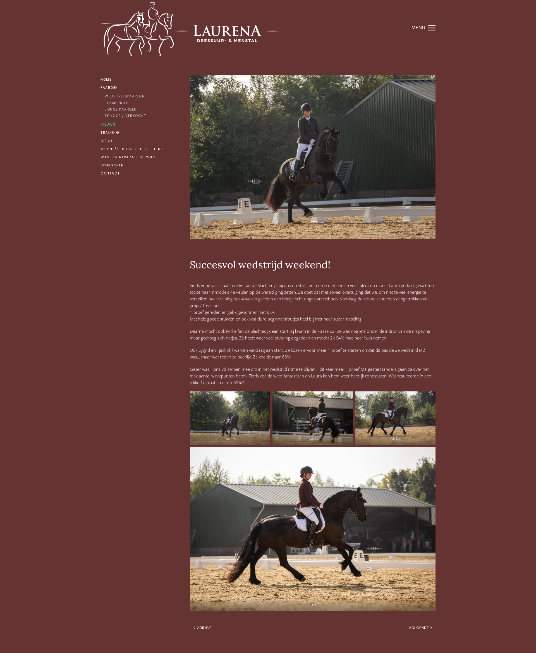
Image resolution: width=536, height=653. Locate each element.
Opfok (106, 140)
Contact (110, 173)
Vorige (204, 627)
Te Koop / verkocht (125, 115)
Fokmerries (117, 103)
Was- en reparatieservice (128, 157)
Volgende (419, 627)
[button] (423, 28)
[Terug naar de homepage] (190, 28)
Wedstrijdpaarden (125, 96)
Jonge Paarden (121, 109)
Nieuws (108, 124)
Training (109, 132)
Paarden (109, 87)
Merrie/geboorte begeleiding (132, 149)
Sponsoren (112, 165)
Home (105, 79)
